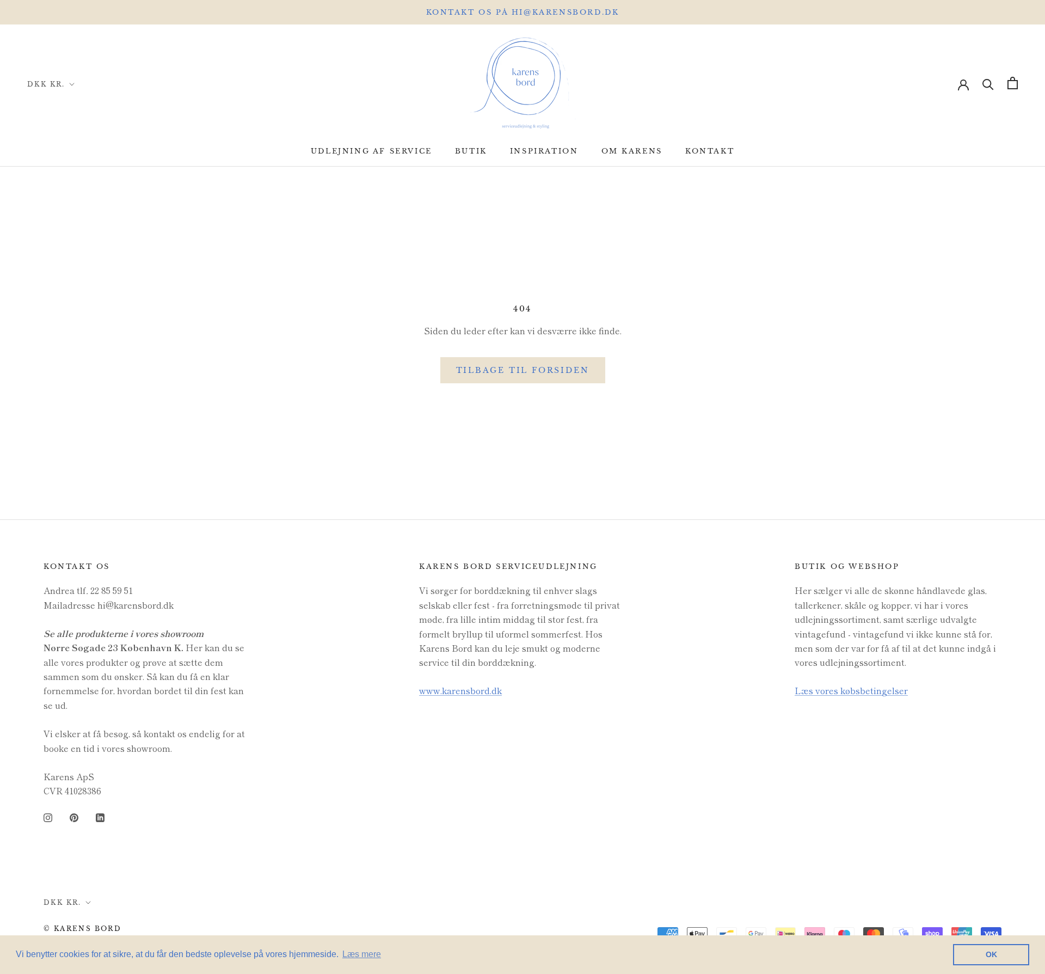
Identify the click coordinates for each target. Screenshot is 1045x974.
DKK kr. (46, 84)
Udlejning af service (371, 151)
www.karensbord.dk (460, 690)
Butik (471, 151)
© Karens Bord (82, 928)
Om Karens (631, 151)
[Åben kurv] (1012, 83)
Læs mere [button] (361, 954)
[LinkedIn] (100, 816)
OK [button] (991, 954)
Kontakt (709, 151)
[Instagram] (48, 816)
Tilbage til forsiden (522, 370)
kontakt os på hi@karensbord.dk (522, 12)
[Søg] (988, 83)
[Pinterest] (74, 816)
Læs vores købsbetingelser (851, 690)
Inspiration (544, 151)
